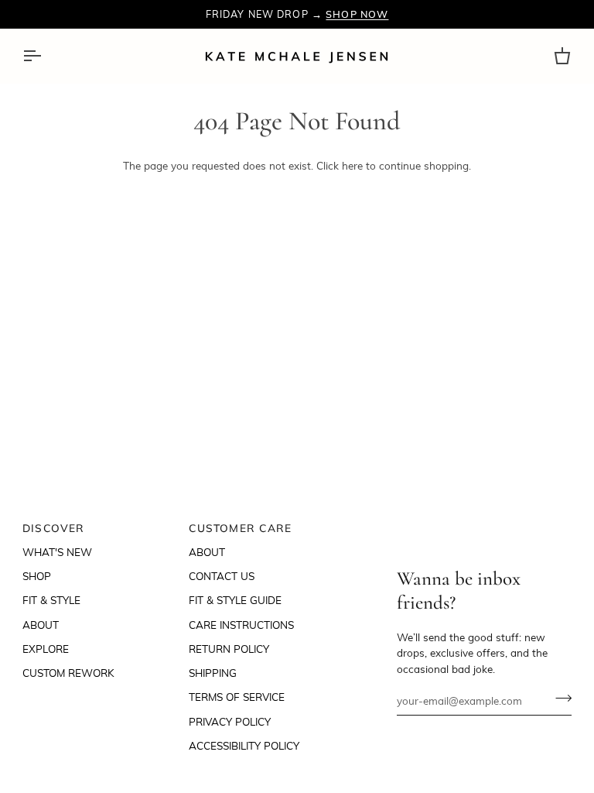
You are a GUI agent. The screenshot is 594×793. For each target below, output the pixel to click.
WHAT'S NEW (57, 551)
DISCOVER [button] (53, 527)
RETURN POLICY (229, 648)
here (352, 165)
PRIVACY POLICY (230, 721)
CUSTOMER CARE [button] (240, 527)
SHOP (36, 575)
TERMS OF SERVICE (237, 696)
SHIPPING (213, 672)
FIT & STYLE (51, 599)
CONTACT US (221, 575)
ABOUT (40, 624)
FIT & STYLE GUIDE (235, 599)
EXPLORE (45, 648)
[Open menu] (45, 56)
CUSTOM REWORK (68, 672)
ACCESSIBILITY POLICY (244, 745)
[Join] (559, 698)
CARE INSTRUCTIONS (241, 624)
